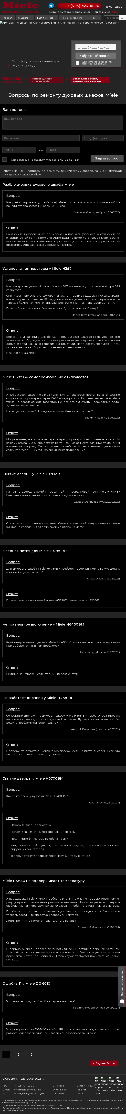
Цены (79, 1093)
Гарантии (81, 1089)
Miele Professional (72, 17)
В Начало (58, 1085)
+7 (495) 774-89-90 (24, 1085)
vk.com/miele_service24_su (29, 1093)
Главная (7, 17)
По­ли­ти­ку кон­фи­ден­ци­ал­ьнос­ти (83, 1108)
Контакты (58, 1093)
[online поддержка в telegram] (51, 5)
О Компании (60, 1089)
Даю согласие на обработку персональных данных (97, 63)
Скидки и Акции (85, 1085)
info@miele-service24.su (27, 1089)
